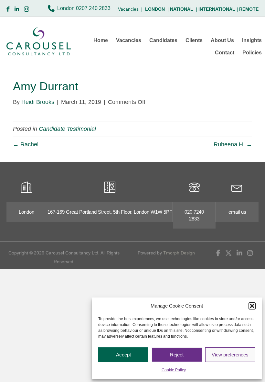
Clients (194, 40)
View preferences (230, 354)
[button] (252, 306)
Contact (224, 52)
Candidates (163, 40)
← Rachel (25, 144)
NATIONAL (181, 9)
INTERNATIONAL (218, 9)
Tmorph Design (179, 252)
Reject (177, 354)
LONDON (155, 9)
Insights (252, 40)
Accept (123, 354)
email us (237, 212)
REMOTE (249, 9)
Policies (252, 52)
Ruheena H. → (233, 144)
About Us (222, 40)
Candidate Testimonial (67, 129)
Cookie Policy (174, 370)
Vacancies (128, 40)
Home (100, 40)
